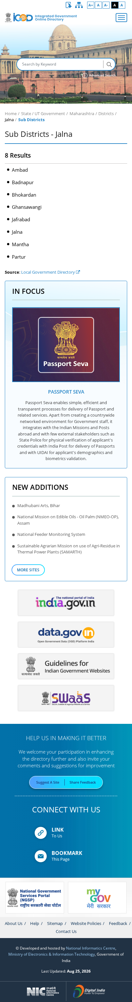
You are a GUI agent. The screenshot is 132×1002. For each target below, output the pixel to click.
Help (34, 923)
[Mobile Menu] (121, 17)
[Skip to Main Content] (69, 5)
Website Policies (86, 923)
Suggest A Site (47, 782)
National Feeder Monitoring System (51, 534)
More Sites (28, 569)
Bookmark (67, 853)
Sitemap (55, 923)
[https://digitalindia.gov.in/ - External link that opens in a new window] (89, 991)
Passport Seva (66, 391)
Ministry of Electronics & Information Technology (51, 954)
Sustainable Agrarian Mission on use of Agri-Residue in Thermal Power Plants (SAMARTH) (68, 549)
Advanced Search (102, 75)
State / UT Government (43, 113)
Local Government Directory (48, 272)
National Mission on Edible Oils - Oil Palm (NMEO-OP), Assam (68, 520)
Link (58, 829)
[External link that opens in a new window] (66, 344)
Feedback (118, 923)
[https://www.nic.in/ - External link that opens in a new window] (43, 991)
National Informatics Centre (90, 948)
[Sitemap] (79, 5)
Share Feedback (83, 782)
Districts (106, 113)
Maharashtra (82, 113)
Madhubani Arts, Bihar (38, 505)
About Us (13, 923)
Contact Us (66, 931)
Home (11, 113)
